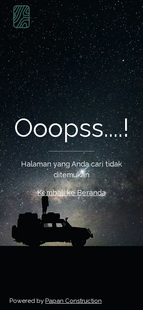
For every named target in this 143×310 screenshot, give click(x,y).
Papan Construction (73, 300)
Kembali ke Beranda (71, 192)
